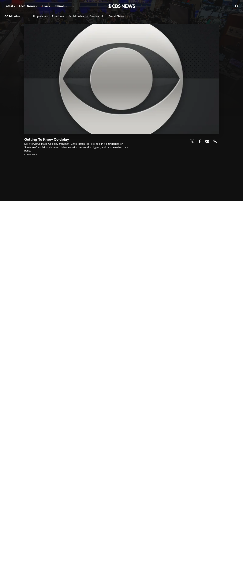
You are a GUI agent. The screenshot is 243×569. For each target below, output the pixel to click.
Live (45, 6)
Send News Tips (119, 16)
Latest (9, 6)
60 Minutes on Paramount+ (87, 16)
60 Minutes (12, 16)
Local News (27, 6)
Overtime (58, 16)
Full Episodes (38, 16)
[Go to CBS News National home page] (121, 6)
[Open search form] (236, 6)
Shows (60, 6)
